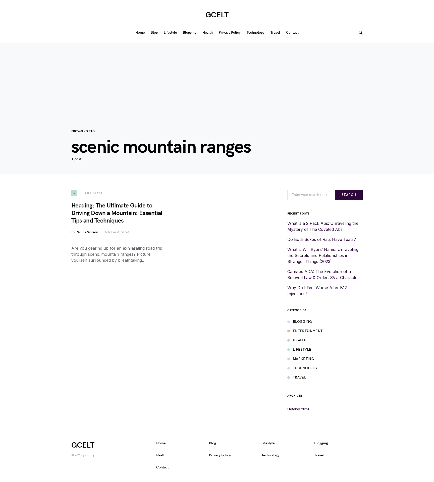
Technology (305, 368)
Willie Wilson (87, 232)
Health (299, 340)
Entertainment (308, 331)
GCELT (217, 15)
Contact (162, 467)
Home (161, 443)
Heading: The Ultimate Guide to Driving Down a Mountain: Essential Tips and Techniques (116, 213)
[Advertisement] (217, 78)
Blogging (302, 321)
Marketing (303, 359)
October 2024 (298, 409)
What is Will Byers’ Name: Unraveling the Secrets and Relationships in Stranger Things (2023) (322, 255)
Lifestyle (302, 349)
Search (349, 195)
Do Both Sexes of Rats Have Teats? (321, 239)
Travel (299, 377)
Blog (212, 443)
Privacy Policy (220, 455)
